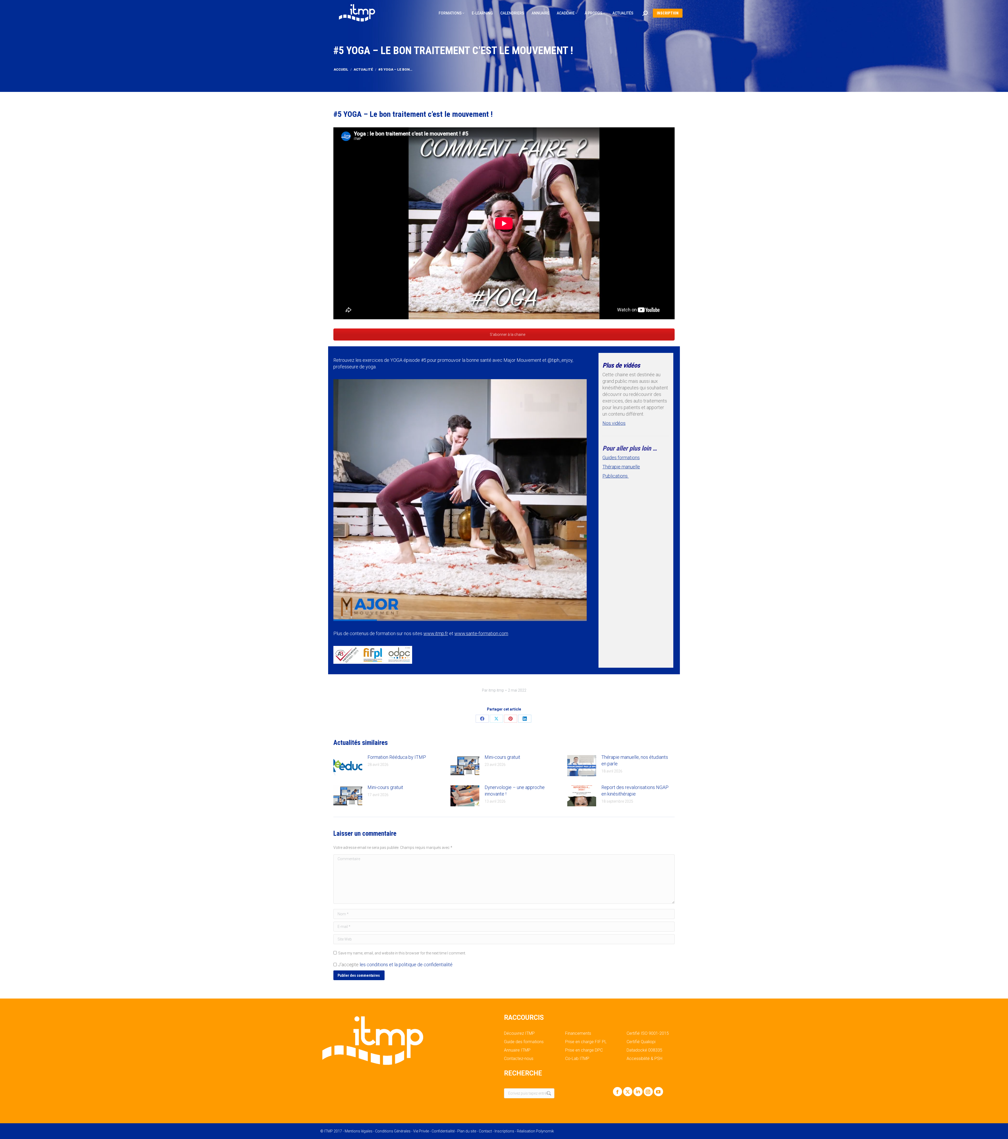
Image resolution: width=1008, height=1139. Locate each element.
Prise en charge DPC (584, 1050)
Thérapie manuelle (621, 466)
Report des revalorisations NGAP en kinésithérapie (635, 791)
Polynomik (545, 1131)
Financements (578, 1033)
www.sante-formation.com (481, 633)
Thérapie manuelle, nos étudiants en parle (634, 760)
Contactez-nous (518, 1059)
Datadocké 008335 (644, 1050)
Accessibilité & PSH (644, 1059)
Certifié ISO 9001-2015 (648, 1033)
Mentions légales (358, 1131)
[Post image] (347, 765)
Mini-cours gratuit (502, 757)
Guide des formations (524, 1042)
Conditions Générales (393, 1131)
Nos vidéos (614, 423)
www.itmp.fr (435, 633)
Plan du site (466, 1131)
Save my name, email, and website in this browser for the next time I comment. (402, 953)
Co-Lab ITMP (577, 1059)
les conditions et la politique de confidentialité (406, 964)
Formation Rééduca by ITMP (397, 757)
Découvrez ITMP (519, 1033)
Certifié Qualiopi (641, 1042)
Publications (615, 476)
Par (493, 690)
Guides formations (621, 457)
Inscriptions (504, 1131)
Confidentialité (443, 1131)
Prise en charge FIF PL (586, 1042)
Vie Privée (421, 1131)
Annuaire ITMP (517, 1050)
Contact (485, 1131)
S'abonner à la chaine (507, 334)
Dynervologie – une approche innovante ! (515, 791)
